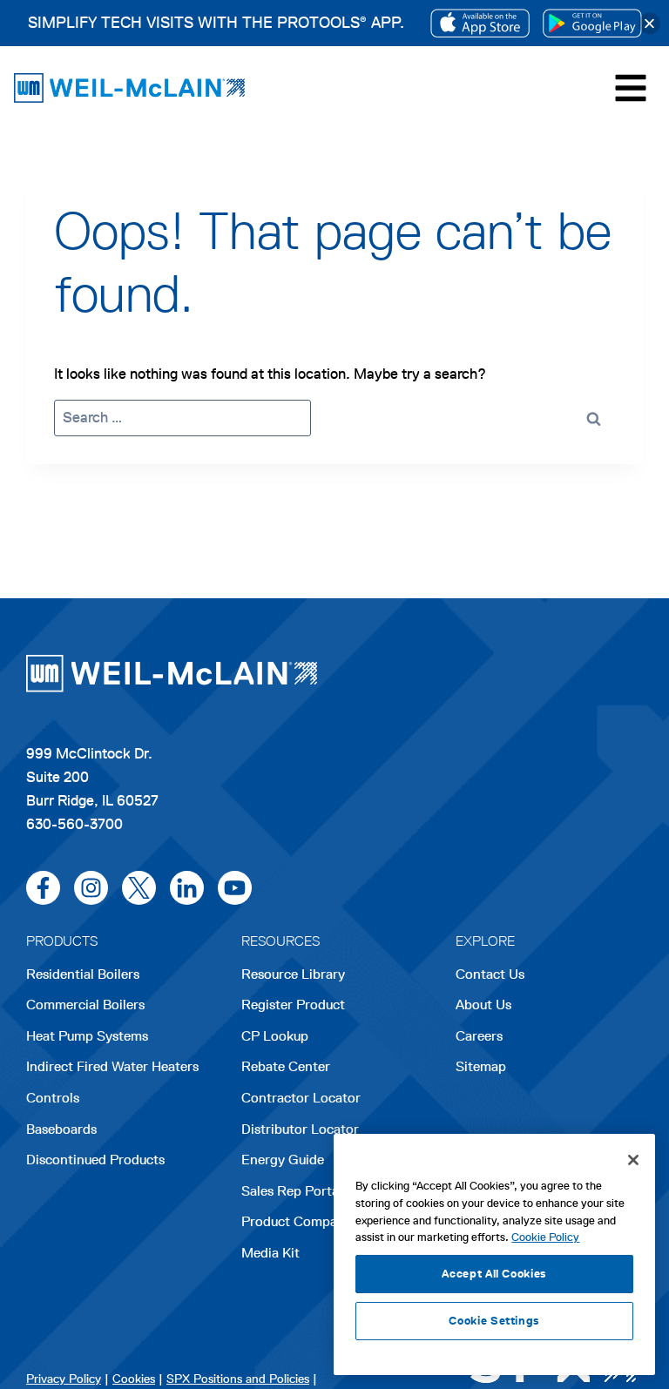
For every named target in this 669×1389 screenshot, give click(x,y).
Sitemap (481, 1066)
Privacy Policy (63, 1379)
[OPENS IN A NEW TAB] (480, 23)
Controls (52, 1097)
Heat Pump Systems (87, 1036)
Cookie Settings (494, 1320)
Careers (479, 1038)
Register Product (293, 1004)
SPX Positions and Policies (237, 1379)
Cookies (133, 1379)
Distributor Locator (300, 1129)
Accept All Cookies (494, 1273)
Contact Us (490, 974)
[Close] (649, 23)
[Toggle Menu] (630, 88)
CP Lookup (274, 1036)
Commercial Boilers (85, 1004)
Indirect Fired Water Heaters (112, 1066)
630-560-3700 (74, 824)
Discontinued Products (95, 1159)
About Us (483, 1004)
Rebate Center (285, 1066)
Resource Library (293, 974)
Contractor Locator (301, 1097)
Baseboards (61, 1129)
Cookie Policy (545, 1237)
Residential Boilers (82, 974)
